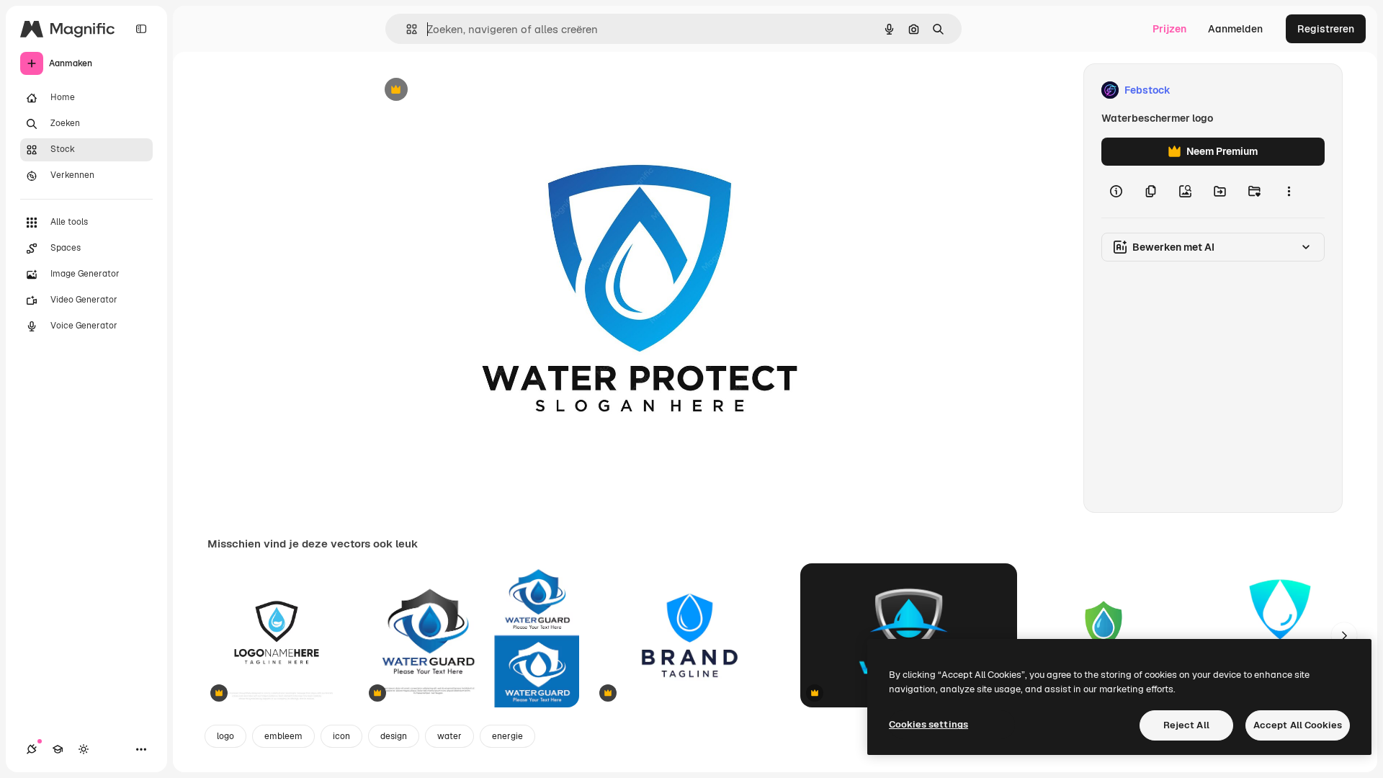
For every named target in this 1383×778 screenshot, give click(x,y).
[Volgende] (1344, 635)
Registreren (1325, 28)
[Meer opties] (1288, 191)
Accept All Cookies (1297, 725)
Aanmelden (1235, 28)
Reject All (1186, 725)
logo (225, 736)
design (393, 736)
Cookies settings (928, 724)
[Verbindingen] (31, 749)
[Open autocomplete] (406, 29)
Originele (465, 90)
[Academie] (57, 749)
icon (341, 736)
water (449, 736)
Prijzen (1169, 28)
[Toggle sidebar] (141, 28)
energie (507, 736)
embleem (283, 736)
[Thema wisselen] (83, 749)
